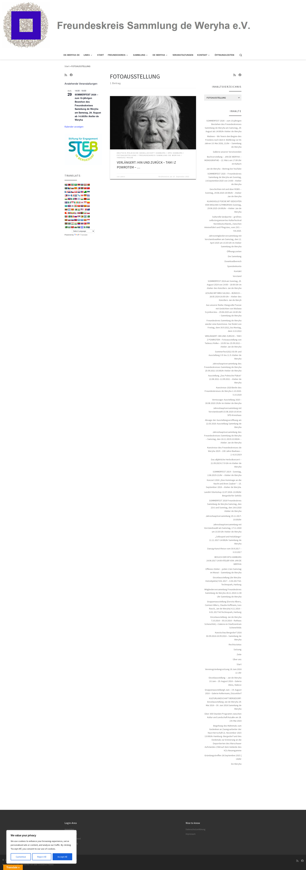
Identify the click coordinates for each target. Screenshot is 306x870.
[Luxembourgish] (69, 209)
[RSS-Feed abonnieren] (66, 75)
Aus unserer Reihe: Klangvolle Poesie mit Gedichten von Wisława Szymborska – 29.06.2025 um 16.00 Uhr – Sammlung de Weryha (223, 310)
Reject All (41, 856)
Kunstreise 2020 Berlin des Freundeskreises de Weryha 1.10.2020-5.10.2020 (223, 391)
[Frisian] (75, 195)
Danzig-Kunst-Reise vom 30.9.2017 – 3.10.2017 (224, 550)
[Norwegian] (78, 213)
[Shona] (81, 216)
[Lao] (81, 206)
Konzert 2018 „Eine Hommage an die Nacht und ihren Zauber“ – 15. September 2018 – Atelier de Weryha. (223, 484)
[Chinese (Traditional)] (88, 188)
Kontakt (237, 271)
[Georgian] (81, 195)
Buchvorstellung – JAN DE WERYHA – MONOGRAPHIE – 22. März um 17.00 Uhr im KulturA (222, 160)
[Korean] (72, 206)
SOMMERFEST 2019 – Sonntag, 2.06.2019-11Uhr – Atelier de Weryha (224, 473)
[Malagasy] (75, 209)
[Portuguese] (66, 216)
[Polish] (88, 213)
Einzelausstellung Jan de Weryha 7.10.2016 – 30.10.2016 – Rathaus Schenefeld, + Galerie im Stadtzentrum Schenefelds (222, 622)
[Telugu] (78, 223)
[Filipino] (66, 195)
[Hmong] (85, 199)
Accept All (62, 856)
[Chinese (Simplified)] (85, 188)
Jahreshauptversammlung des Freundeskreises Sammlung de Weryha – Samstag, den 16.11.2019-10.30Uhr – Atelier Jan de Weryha (222, 437)
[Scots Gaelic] (78, 220)
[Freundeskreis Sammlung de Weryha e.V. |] (153, 24)
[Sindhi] (88, 216)
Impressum (191, 834)
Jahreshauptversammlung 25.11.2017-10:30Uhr (223, 518)
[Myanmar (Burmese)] (72, 213)
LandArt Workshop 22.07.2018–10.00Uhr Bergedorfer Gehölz (222, 494)
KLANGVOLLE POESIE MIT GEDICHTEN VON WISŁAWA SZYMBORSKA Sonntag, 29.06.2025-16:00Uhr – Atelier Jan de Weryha (223, 206)
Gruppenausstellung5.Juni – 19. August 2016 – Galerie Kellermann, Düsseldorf (223, 691)
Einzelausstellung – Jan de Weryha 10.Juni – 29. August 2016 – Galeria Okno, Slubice (225, 681)
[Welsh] (75, 227)
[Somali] (81, 220)
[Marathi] (66, 213)
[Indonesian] (72, 202)
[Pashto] (81, 213)
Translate (83, 235)
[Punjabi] (69, 216)
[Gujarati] (66, 199)
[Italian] (78, 202)
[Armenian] (78, 184)
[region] (41, 847)
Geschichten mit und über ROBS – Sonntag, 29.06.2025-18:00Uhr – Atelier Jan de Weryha (223, 193)
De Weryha (236, 763)
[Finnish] (69, 195)
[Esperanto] (85, 192)
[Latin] (85, 206)
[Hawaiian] (75, 199)
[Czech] (72, 192)
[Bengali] (66, 188)
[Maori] (88, 209)
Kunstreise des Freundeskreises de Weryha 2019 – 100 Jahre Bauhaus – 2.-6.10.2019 (224, 451)
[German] (85, 195)
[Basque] (85, 184)
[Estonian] (88, 192)
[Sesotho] (85, 216)
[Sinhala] (66, 220)
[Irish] (75, 202)
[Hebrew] (78, 199)
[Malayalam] (78, 209)
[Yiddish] (81, 227)
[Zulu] (88, 227)
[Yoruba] (85, 227)
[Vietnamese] (72, 227)
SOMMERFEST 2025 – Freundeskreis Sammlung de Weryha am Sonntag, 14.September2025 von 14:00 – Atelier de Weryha (223, 179)
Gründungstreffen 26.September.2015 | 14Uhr (222, 757)
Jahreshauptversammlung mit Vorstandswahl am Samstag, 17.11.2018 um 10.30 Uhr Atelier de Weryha (222, 528)
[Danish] (75, 192)
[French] (72, 195)
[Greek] (88, 195)
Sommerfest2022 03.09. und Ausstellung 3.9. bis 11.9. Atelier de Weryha (225, 355)
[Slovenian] (72, 220)
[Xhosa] (78, 227)
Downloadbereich (233, 261)
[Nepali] (75, 213)
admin (122, 176)
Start (67, 66)
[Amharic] (72, 184)
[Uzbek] (69, 227)
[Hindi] (81, 199)
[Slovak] (69, 220)
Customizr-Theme (46, 864)
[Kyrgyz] (78, 206)
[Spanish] (85, 220)
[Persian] (85, 213)
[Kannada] (88, 202)
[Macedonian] (72, 209)
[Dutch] (78, 192)
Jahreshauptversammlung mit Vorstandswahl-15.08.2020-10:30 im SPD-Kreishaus (225, 412)
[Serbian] (78, 216)
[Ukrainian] (88, 223)
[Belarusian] (88, 184)
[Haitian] (69, 199)
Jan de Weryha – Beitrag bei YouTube (223, 168)
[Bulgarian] (72, 188)
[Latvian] (88, 206)
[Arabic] (75, 184)
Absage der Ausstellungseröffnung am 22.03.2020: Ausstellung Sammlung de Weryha (223, 424)
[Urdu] (66, 227)
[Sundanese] (88, 220)
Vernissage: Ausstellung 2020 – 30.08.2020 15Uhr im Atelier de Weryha (223, 401)
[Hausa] (72, 199)
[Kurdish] (75, 206)
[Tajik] (72, 223)
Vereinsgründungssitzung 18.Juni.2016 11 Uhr (223, 671)
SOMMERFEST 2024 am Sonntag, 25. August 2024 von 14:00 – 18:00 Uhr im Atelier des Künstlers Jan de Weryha (224, 285)
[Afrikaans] (66, 184)
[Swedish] (69, 223)
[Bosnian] (69, 188)
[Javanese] (85, 202)
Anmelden (69, 829)
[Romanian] (72, 216)
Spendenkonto (234, 266)
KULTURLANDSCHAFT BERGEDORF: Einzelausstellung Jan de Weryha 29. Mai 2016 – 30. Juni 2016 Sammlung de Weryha (223, 703)
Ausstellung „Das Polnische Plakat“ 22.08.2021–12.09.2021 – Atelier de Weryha (224, 379)
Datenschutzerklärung (195, 829)
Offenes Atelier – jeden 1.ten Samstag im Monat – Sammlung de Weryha (223, 571)
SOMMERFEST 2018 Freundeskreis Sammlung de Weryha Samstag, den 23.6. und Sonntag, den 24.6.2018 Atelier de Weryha (224, 505)
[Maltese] (85, 209)
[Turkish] (85, 223)
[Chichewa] (81, 188)
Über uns (237, 659)
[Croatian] (69, 192)
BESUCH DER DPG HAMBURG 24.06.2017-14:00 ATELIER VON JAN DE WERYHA (223, 560)
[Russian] (75, 216)
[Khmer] (69, 206)
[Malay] (81, 209)
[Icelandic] (66, 202)
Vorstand (237, 276)
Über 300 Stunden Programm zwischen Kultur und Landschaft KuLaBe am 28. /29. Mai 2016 (222, 717)
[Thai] (81, 223)
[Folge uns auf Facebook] (71, 75)
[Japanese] (81, 202)
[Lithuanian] (66, 209)
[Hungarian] (88, 199)
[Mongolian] (69, 213)
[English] (81, 192)
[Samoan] (75, 220)
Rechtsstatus (235, 644)
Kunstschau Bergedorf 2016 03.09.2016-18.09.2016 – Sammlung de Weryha (223, 636)
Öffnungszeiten (234, 251)
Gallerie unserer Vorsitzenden (227, 151)
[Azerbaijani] (81, 184)
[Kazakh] (66, 206)
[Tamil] (75, 223)
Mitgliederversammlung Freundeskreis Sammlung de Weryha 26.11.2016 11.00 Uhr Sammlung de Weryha (222, 593)
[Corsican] (66, 192)
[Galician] (78, 195)
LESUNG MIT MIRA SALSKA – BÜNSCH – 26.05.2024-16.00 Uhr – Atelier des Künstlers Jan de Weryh (223, 296)
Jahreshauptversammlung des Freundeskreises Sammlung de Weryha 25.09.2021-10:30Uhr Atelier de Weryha (222, 367)
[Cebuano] (78, 188)
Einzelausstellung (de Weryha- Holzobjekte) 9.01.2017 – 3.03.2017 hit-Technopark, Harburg (223, 581)
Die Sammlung (234, 256)
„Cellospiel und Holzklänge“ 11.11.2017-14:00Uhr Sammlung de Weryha (225, 540)
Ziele (239, 654)
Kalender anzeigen (74, 126)
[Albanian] (69, 184)
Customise (21, 856)
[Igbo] (69, 202)
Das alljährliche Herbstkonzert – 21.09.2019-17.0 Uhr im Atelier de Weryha (226, 463)
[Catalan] (75, 188)
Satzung (237, 649)
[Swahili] (66, 223)
